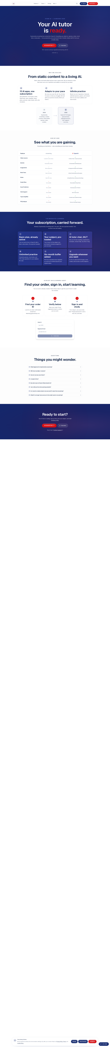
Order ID (39, 322)
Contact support (57, 430)
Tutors (42, 3)
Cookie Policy (20, 1043)
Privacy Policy (59, 1041)
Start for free (92, 3)
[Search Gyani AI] (77, 3)
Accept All (92, 1041)
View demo (63, 45)
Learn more (54, 52)
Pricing (49, 3)
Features (36, 3)
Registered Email (41, 329)
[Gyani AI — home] (13, 3)
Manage (74, 1041)
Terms (64, 1041)
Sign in (84, 3)
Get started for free (48, 45)
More (54, 3)
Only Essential (83, 1041)
